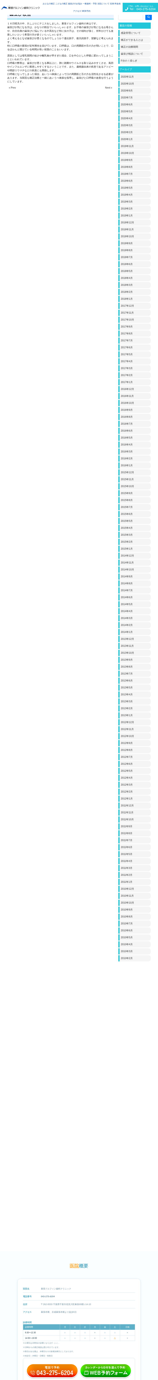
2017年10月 (127, 319)
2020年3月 (127, 125)
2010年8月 (127, 916)
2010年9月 (127, 909)
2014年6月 (127, 597)
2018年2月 (127, 292)
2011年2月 (126, 875)
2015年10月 (127, 486)
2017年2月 (127, 375)
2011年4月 (126, 861)
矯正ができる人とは (132, 40)
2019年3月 (127, 201)
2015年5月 (127, 521)
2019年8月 (127, 167)
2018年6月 (127, 264)
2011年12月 (127, 805)
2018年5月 (127, 271)
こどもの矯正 (61, 3)
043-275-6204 (48, 1296)
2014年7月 (127, 590)
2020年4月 (127, 118)
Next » (108, 87)
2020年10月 (127, 83)
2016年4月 (127, 444)
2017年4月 (127, 361)
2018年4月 (127, 278)
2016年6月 (127, 430)
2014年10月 (127, 569)
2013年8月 (127, 666)
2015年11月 (127, 479)
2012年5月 (127, 771)
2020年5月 (127, 111)
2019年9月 (127, 160)
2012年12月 (127, 722)
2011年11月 (127, 812)
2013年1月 (127, 715)
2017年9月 (127, 326)
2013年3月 (127, 701)
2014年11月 (127, 562)
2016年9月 (127, 410)
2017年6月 (127, 347)
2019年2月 (127, 208)
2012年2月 (127, 791)
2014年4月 (127, 611)
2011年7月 (126, 840)
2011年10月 (127, 819)
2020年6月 (127, 104)
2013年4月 (127, 694)
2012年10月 (127, 736)
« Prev (12, 87)
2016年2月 (127, 458)
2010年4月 (127, 944)
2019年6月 (127, 181)
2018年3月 (127, 285)
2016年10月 (127, 403)
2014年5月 (127, 604)
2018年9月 (127, 243)
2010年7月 (127, 923)
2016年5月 (127, 437)
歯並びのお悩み (75, 3)
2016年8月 (127, 417)
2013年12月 (127, 639)
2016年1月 (127, 465)
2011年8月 (126, 833)
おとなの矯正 (49, 3)
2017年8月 (127, 333)
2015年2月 (127, 541)
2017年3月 (127, 368)
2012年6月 (127, 764)
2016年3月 (127, 451)
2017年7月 (127, 340)
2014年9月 (127, 576)
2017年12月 (127, 305)
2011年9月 (126, 826)
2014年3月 (127, 618)
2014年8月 (127, 583)
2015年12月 (127, 472)
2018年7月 (127, 257)
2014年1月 (127, 632)
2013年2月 (127, 708)
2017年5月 (127, 354)
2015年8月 (127, 500)
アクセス (77, 11)
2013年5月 (127, 687)
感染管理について (131, 33)
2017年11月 (127, 312)
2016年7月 (127, 423)
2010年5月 (127, 937)
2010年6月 (127, 930)
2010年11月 (127, 895)
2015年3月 (127, 535)
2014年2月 (127, 625)
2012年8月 (127, 750)
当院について (103, 3)
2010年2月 (127, 958)
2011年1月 (126, 882)
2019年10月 (127, 153)
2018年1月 (127, 299)
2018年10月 (127, 236)
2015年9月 (127, 493)
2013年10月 (127, 653)
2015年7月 (127, 507)
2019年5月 (127, 187)
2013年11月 (127, 646)
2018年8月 (127, 250)
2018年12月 (127, 222)
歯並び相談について (132, 53)
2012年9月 (127, 743)
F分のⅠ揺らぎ (129, 60)
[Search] (148, 17)
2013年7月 (127, 673)
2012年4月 (127, 777)
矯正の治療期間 (129, 47)
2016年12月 (127, 389)
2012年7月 (127, 757)
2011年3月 (126, 868)
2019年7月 (127, 174)
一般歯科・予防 (90, 3)
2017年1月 (127, 382)
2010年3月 (127, 951)
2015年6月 (127, 514)
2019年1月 (127, 215)
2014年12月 (127, 555)
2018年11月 (127, 229)
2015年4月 (127, 528)
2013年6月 (127, 680)
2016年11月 (127, 396)
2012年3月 (127, 784)
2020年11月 (127, 76)
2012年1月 (127, 798)
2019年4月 (127, 194)
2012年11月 (127, 729)
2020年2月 (127, 132)
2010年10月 (127, 902)
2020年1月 (127, 139)
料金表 (118, 3)
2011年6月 (126, 847)
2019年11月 (127, 146)
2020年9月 (127, 90)
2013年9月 (127, 659)
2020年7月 (127, 97)
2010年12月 (127, 889)
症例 (112, 3)
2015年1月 (127, 548)
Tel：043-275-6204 (141, 8)
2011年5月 (126, 854)
